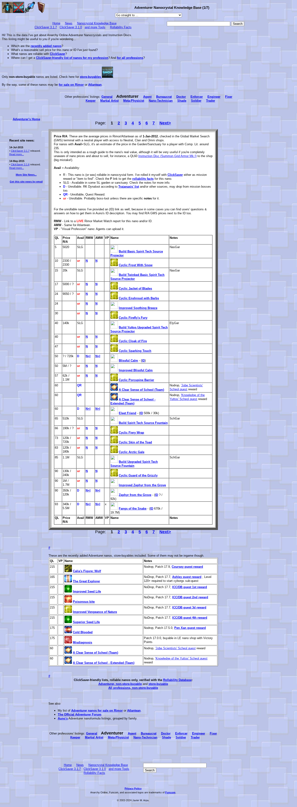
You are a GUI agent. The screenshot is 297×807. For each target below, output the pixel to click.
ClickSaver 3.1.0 (71, 27)
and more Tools (95, 27)
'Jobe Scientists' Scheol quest (175, 648)
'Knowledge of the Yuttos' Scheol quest (181, 658)
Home (56, 23)
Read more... (16, 154)
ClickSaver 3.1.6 (20, 164)
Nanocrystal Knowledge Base (96, 23)
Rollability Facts (121, 27)
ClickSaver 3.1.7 (46, 27)
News (68, 23)
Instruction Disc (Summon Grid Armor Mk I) (167, 156)
